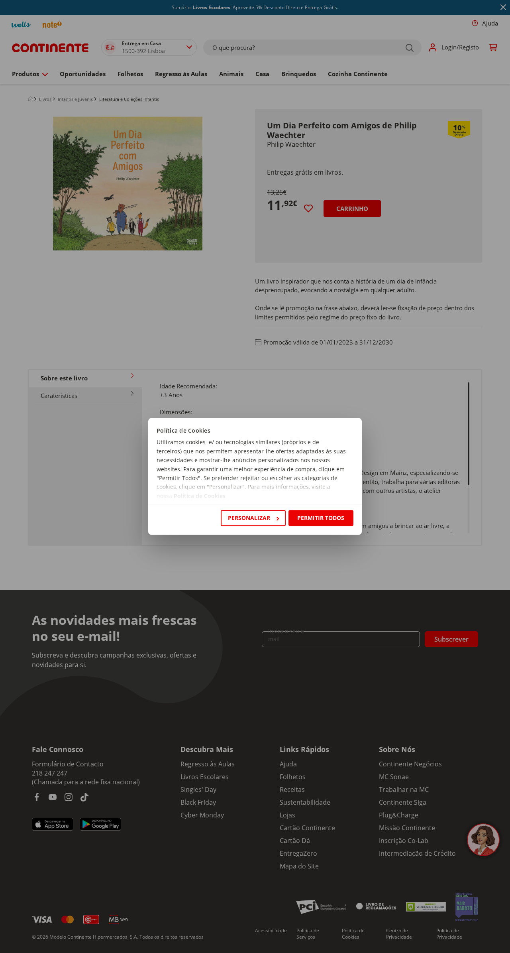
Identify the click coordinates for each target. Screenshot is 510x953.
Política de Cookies (200, 496)
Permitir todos (320, 518)
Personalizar (249, 518)
